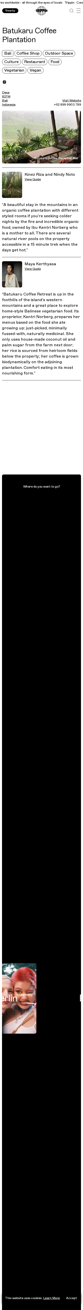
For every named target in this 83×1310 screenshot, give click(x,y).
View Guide (33, 179)
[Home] (41, 10)
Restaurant (34, 61)
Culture (11, 61)
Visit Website (71, 101)
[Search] (71, 10)
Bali (7, 53)
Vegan (35, 70)
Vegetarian (14, 70)
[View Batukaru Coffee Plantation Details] (43, 428)
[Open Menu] (78, 10)
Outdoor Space (59, 53)
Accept (71, 1298)
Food (55, 61)
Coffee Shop (28, 53)
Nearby (10, 10)
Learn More (51, 1298)
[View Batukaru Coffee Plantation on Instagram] (4, 82)
